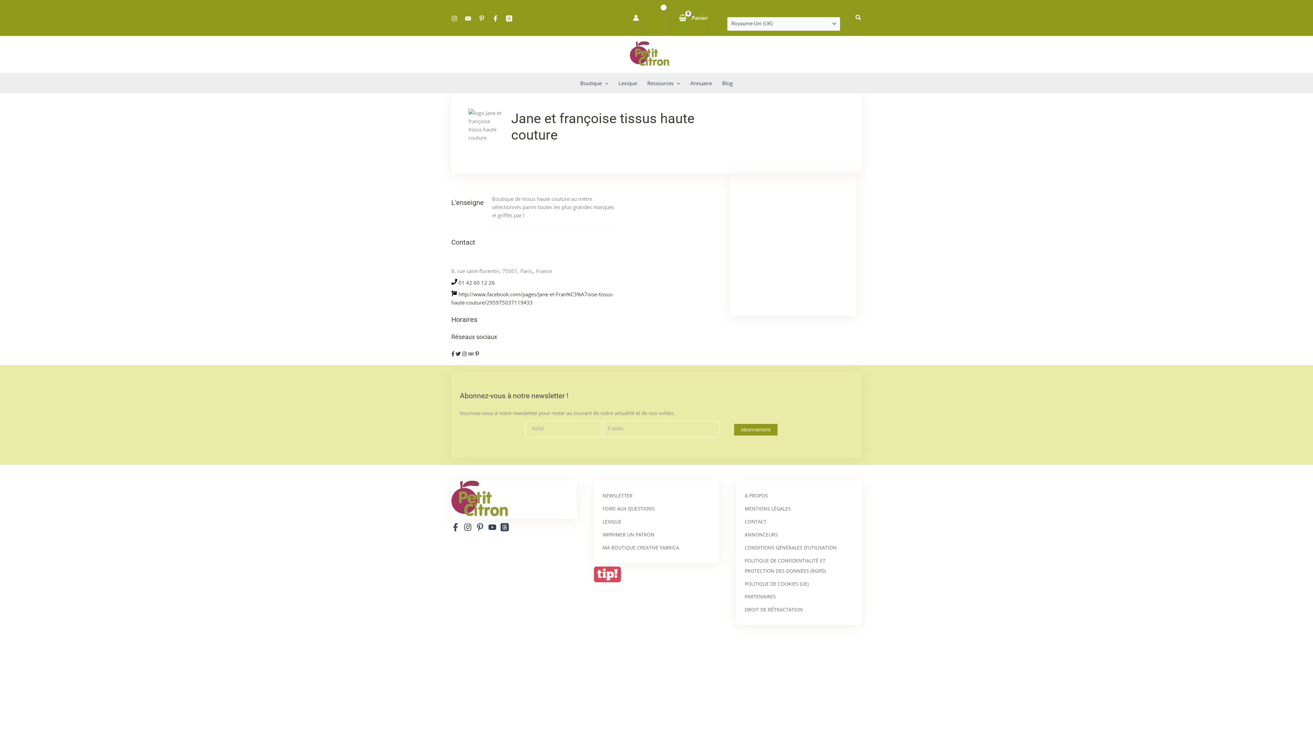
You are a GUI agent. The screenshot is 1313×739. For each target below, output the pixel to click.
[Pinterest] (482, 18)
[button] (859, 17)
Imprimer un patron (628, 534)
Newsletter (617, 495)
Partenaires (760, 596)
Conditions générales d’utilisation (791, 547)
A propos (756, 495)
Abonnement (756, 429)
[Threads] (509, 18)
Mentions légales (768, 508)
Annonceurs (761, 534)
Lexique (612, 521)
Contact (756, 521)
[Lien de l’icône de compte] (636, 18)
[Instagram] (454, 18)
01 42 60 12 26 (477, 282)
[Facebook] (495, 18)
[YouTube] (468, 18)
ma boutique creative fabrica (640, 547)
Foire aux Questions (628, 508)
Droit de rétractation (774, 609)
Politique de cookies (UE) (777, 584)
